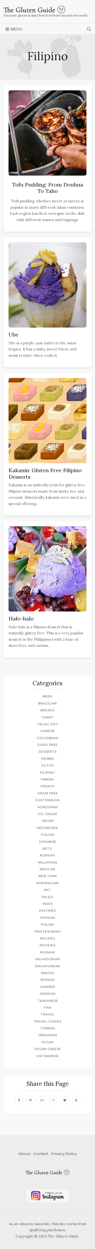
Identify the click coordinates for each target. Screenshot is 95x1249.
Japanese (47, 842)
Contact (40, 1153)
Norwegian (48, 883)
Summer (47, 987)
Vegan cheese (47, 1049)
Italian (47, 834)
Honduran (48, 807)
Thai (47, 1007)
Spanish (47, 980)
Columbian (47, 738)
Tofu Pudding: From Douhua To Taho (47, 187)
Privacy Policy (64, 1153)
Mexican (47, 869)
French (48, 786)
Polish (47, 924)
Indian (48, 821)
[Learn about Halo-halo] (47, 570)
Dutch (47, 765)
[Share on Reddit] (53, 1100)
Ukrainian (47, 1035)
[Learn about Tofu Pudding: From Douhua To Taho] (47, 132)
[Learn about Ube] (47, 286)
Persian (47, 918)
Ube (14, 334)
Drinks (47, 759)
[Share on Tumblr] (76, 1100)
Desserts (48, 751)
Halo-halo (21, 618)
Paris (48, 904)
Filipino (47, 772)
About (24, 1153)
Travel (48, 1014)
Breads (47, 710)
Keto (47, 848)
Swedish (48, 993)
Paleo (47, 897)
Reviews (48, 945)
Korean (47, 855)
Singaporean (47, 966)
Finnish (47, 779)
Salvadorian (47, 959)
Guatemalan (47, 800)
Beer (47, 696)
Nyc (47, 890)
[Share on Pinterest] (30, 1100)
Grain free (47, 793)
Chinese (47, 731)
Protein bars (48, 931)
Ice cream (47, 814)
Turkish (47, 1028)
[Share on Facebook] (19, 1100)
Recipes (47, 938)
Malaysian (47, 862)
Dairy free (48, 745)
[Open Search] (89, 29)
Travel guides (47, 1021)
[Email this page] (42, 1100)
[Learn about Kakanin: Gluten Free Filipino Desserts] (47, 422)
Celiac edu (47, 724)
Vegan (47, 1042)
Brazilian (47, 703)
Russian (47, 952)
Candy (48, 717)
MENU (16, 29)
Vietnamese (48, 1056)
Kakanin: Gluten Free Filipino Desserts (45, 473)
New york (47, 876)
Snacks (47, 973)
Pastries (47, 910)
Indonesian (47, 828)
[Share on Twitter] (64, 1100)
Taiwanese (47, 1001)
